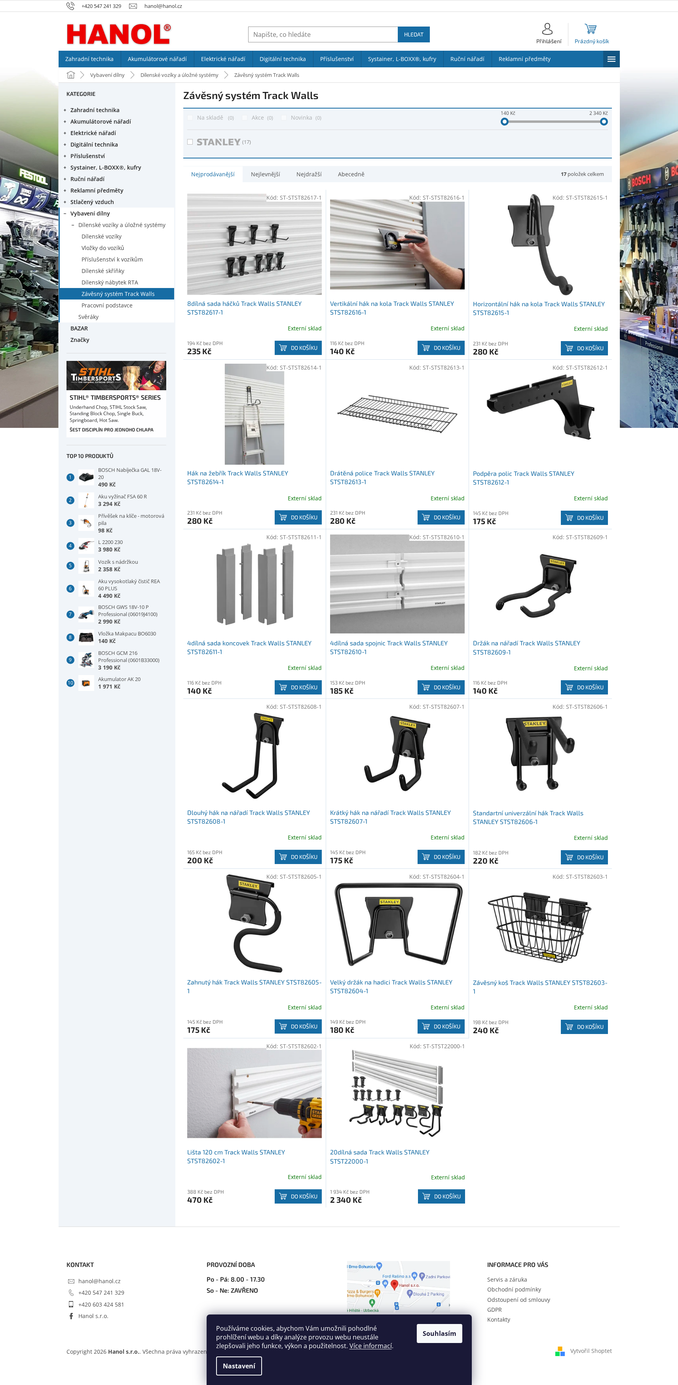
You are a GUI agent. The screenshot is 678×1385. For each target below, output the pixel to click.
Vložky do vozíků (103, 248)
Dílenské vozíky (102, 236)
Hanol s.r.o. (93, 1316)
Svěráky (88, 316)
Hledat (414, 34)
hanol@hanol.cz (99, 1281)
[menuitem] (90, 59)
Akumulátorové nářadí (100, 121)
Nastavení (239, 1366)
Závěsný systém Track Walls (118, 294)
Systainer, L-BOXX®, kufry (105, 167)
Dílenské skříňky (103, 271)
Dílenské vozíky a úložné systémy (121, 225)
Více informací (370, 1345)
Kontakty (498, 1319)
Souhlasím (439, 1333)
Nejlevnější (265, 174)
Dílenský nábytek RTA (110, 282)
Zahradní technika (95, 110)
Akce (262, 117)
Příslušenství (87, 156)
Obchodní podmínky (514, 1289)
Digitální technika (94, 144)
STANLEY (246, 141)
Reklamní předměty (96, 190)
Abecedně (351, 174)
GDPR (494, 1309)
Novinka (305, 117)
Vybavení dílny (90, 213)
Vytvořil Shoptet (591, 1350)
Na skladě (214, 117)
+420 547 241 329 (101, 1292)
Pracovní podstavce (107, 305)
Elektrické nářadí (93, 133)
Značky (79, 339)
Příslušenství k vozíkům (112, 259)
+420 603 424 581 (101, 1304)
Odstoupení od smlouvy (518, 1299)
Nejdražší (309, 174)
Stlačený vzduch (92, 202)
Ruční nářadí (87, 179)
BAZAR (79, 328)
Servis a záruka (507, 1279)
